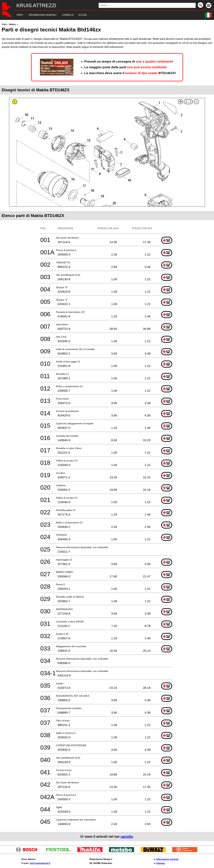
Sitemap (160, 863)
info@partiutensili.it (40, 863)
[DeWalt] (154, 851)
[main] (107, 431)
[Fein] (186, 851)
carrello (127, 836)
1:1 (188, 102)
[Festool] (59, 851)
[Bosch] (28, 851)
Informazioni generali (167, 859)
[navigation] (102, 15)
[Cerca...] (200, 5)
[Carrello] (208, 5)
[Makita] (91, 851)
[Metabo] (122, 851)
